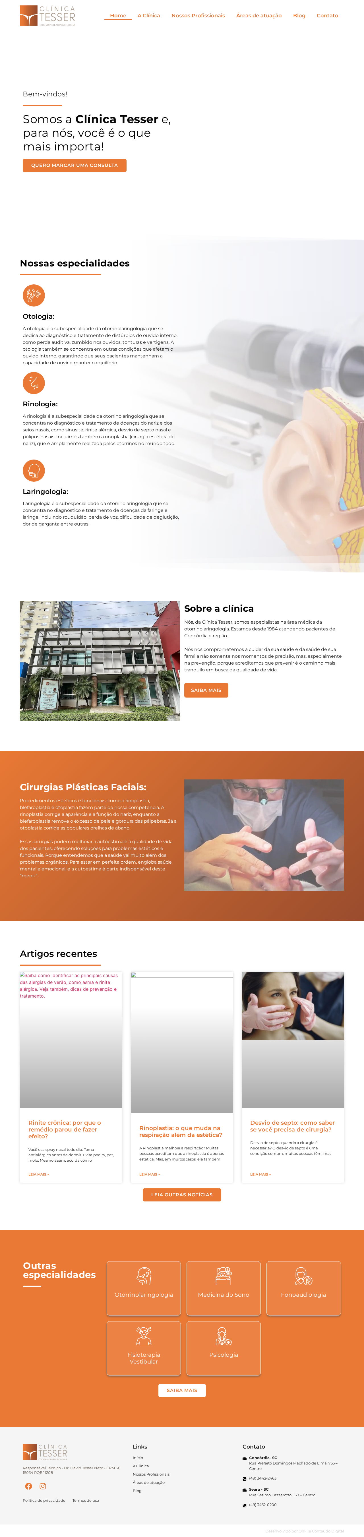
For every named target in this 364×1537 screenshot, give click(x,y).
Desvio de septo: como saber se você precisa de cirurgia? (292, 1126)
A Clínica (149, 15)
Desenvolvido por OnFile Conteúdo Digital (304, 1531)
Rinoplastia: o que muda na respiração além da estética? (180, 1131)
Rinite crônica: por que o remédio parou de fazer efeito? (64, 1129)
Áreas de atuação (259, 15)
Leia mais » (38, 1174)
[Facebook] (28, 1486)
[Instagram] (42, 1486)
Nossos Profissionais (198, 15)
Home (118, 15)
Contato (327, 15)
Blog (299, 15)
